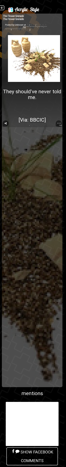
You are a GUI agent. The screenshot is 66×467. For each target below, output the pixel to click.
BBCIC (37, 120)
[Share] (6, 123)
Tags (60, 125)
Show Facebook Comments (36, 456)
